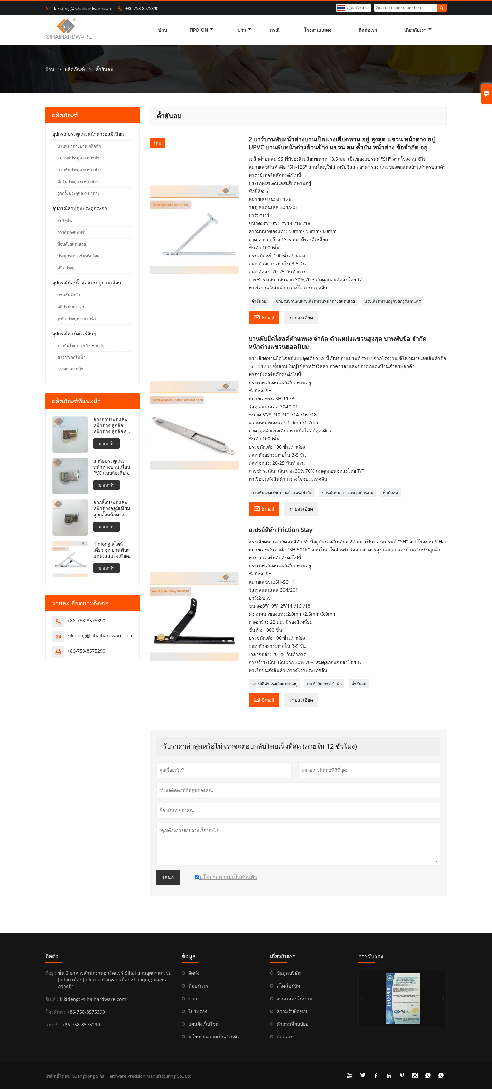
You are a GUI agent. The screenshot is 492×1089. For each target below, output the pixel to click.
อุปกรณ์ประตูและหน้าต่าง (79, 158)
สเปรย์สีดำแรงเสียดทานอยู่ (274, 684)
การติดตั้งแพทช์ (71, 232)
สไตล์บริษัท (288, 985)
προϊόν (199, 30)
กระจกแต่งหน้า (70, 369)
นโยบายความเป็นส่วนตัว (214, 1036)
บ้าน (162, 30)
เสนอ (168, 877)
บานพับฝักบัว (68, 295)
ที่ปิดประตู (66, 267)
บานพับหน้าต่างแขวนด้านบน (347, 492)
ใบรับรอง (197, 1011)
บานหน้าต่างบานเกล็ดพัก (79, 146)
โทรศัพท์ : (55, 1012)
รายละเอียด (301, 317)
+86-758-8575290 (86, 651)
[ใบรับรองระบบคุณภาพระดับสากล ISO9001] (402, 998)
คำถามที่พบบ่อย (292, 1024)
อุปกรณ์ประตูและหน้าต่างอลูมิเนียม (88, 134)
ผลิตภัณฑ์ (75, 69)
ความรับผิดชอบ (293, 1011)
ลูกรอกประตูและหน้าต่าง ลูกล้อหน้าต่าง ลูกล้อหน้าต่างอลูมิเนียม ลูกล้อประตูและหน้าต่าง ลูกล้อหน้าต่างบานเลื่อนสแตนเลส (112, 425)
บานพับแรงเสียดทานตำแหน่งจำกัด (281, 492)
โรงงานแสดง (317, 30)
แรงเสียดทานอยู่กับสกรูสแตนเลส (393, 301)
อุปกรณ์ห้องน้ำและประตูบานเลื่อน (86, 282)
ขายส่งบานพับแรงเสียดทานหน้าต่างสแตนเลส (315, 301)
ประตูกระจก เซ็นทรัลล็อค (78, 256)
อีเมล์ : (51, 999)
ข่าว (241, 30)
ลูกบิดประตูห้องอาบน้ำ (76, 318)
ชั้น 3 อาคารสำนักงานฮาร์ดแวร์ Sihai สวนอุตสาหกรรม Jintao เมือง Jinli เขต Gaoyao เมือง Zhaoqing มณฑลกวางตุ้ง (115, 980)
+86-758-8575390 (141, 8)
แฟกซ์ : (52, 1024)
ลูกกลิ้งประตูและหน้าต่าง (78, 193)
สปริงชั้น (64, 220)
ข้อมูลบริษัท (289, 973)
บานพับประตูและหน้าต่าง (79, 170)
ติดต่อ (52, 956)
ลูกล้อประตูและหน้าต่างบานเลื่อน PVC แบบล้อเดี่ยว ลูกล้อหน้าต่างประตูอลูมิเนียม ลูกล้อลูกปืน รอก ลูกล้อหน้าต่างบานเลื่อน (111, 467)
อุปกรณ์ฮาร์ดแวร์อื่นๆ (74, 333)
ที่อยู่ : (50, 973)
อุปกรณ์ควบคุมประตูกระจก (79, 208)
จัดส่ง (193, 973)
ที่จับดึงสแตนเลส (71, 244)
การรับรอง (370, 956)
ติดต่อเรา (367, 30)
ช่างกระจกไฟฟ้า (71, 357)
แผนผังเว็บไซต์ (203, 1024)
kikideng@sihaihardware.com (83, 8)
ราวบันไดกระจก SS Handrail (82, 345)
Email (264, 317)
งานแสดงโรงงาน (295, 998)
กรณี (275, 30)
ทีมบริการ (198, 985)
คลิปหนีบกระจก (70, 307)
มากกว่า (106, 443)
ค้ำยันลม (258, 301)
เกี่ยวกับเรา (415, 30)
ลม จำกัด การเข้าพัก (324, 684)
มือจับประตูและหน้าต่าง (77, 181)
